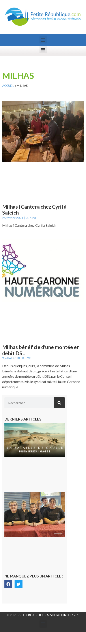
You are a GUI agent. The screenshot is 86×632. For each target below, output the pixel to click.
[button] (43, 39)
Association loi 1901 (48, 615)
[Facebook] (8, 584)
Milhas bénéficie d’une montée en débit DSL (41, 350)
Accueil (8, 85)
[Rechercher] (59, 402)
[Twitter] (18, 584)
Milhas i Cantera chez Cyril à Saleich (34, 210)
